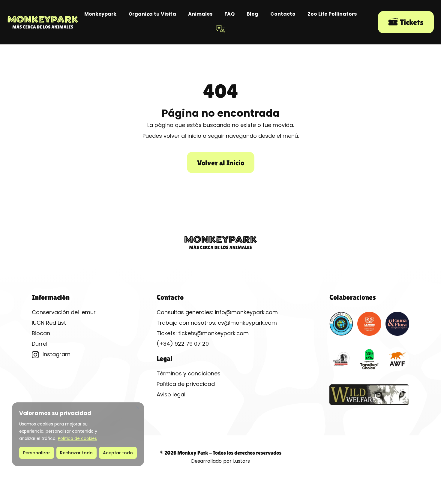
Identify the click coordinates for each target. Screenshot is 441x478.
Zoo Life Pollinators (332, 14)
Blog (252, 14)
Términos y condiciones (188, 373)
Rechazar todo (76, 453)
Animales (200, 14)
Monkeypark (100, 14)
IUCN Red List (49, 322)
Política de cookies (77, 438)
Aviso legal (171, 394)
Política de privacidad (186, 384)
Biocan (41, 333)
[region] (78, 434)
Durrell (40, 343)
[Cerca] (137, 407)
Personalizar (36, 453)
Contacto (283, 14)
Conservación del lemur (64, 312)
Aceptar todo (118, 453)
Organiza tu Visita (152, 14)
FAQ (229, 14)
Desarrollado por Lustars (220, 461)
